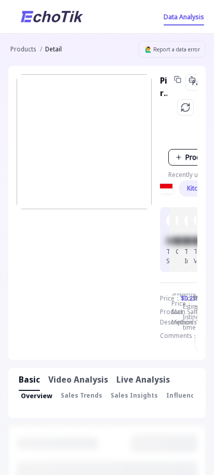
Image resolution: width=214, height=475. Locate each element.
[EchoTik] (52, 16)
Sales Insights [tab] (134, 395)
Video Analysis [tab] (78, 379)
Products (23, 49)
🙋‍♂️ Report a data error (172, 49)
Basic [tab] (29, 379)
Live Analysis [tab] (143, 379)
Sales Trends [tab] (81, 395)
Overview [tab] (36, 395)
